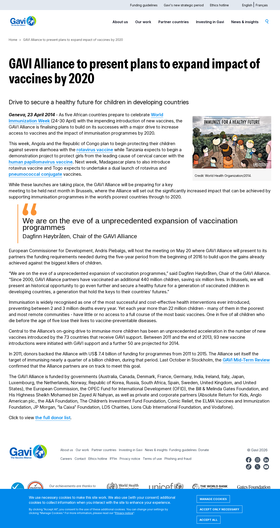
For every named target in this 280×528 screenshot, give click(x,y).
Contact (80, 458)
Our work (143, 22)
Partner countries (173, 22)
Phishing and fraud (177, 458)
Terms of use (152, 458)
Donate (203, 450)
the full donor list (52, 417)
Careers (66, 458)
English (247, 5)
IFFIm (113, 458)
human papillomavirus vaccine (41, 162)
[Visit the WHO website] (118, 487)
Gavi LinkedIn (266, 459)
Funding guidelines (144, 5)
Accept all (209, 519)
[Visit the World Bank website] (206, 487)
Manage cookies (213, 499)
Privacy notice (130, 458)
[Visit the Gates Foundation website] (249, 487)
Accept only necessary (219, 509)
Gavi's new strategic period (184, 5)
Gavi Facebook (249, 459)
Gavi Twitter (257, 466)
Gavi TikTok (249, 466)
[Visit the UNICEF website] (162, 487)
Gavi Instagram (257, 459)
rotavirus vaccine (95, 149)
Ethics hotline (219, 5)
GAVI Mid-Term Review (246, 360)
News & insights (245, 22)
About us (120, 22)
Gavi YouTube (266, 466)
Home (13, 40)
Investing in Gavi (210, 22)
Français (262, 5)
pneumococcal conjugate (35, 174)
